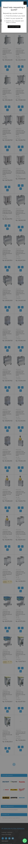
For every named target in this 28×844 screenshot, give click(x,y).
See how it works (14, 26)
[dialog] (14, 422)
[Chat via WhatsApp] (25, 841)
